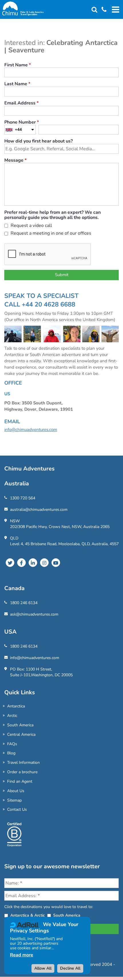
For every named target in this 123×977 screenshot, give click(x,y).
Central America (21, 734)
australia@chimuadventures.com (39, 509)
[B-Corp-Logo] (14, 837)
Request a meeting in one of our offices (50, 233)
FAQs (12, 744)
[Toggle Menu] (114, 9)
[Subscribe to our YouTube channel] (55, 562)
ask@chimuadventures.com (34, 614)
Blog (11, 753)
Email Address (21, 103)
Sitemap (14, 800)
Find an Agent (19, 781)
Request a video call (30, 226)
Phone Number (21, 122)
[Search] (94, 9)
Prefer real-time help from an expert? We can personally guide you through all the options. (52, 215)
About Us (15, 791)
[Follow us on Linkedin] (33, 562)
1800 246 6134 (23, 603)
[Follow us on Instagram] (44, 562)
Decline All (70, 968)
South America (20, 725)
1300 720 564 (22, 498)
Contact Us (17, 809)
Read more (21, 955)
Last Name (17, 84)
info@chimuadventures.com (30, 429)
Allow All (42, 968)
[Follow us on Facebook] (21, 562)
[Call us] (101, 9)
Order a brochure (22, 772)
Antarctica (16, 706)
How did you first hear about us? (38, 141)
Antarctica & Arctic (27, 915)
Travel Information (23, 762)
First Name (17, 65)
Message (15, 160)
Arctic (12, 715)
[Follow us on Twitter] (10, 562)
